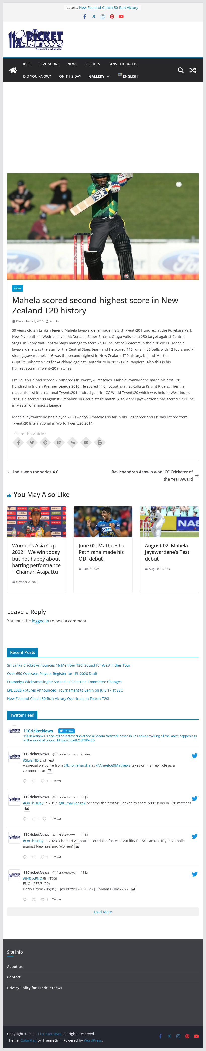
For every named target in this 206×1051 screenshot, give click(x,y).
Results (92, 64)
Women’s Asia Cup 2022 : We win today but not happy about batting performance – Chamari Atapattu (36, 558)
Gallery (96, 76)
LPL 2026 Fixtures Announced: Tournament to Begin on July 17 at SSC (65, 690)
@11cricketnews (63, 754)
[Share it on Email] (86, 442)
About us (15, 966)
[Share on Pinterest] (45, 442)
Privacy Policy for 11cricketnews (34, 987)
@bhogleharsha (77, 765)
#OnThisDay (33, 803)
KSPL (27, 64)
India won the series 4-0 (35, 472)
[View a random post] (193, 70)
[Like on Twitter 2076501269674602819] (46, 819)
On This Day (70, 76)
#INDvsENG (32, 878)
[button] (107, 76)
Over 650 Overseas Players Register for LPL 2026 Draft (52, 673)
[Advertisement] (103, 135)
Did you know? (37, 76)
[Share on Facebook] (18, 442)
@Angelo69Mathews (113, 765)
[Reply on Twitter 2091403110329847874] (26, 781)
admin (54, 321)
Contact (14, 977)
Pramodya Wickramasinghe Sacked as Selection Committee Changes (64, 681)
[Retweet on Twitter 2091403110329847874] (35, 781)
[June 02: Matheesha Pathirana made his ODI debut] (103, 510)
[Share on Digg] (73, 442)
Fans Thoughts (122, 64)
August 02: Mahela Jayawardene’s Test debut (167, 552)
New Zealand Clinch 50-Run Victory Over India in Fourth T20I (58, 698)
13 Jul (84, 797)
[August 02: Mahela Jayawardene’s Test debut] (169, 510)
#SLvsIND (31, 760)
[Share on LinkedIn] (59, 442)
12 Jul (84, 835)
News (72, 64)
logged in (40, 621)
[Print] (100, 442)
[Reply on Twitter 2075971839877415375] (26, 900)
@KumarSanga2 (72, 803)
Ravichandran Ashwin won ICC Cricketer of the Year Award (152, 475)
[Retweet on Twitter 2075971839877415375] (35, 900)
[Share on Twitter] (32, 442)
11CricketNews (36, 753)
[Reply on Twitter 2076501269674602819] (26, 819)
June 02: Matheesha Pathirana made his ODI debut (101, 552)
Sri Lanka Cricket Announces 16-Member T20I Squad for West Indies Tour (68, 665)
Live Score (49, 64)
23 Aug (86, 754)
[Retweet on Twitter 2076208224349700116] (35, 857)
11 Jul (84, 872)
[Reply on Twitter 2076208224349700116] (26, 857)
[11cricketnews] (13, 70)
